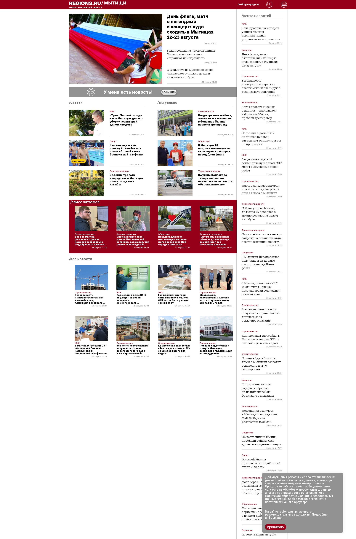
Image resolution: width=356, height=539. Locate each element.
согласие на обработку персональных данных (298, 489)
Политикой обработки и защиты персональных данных (299, 497)
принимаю (275, 527)
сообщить (169, 92)
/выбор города (247, 4)
